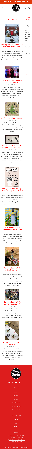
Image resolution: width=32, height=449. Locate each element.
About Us (16, 426)
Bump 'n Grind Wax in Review (12, 343)
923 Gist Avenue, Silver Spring (17, 439)
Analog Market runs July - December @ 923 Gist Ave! (12, 190)
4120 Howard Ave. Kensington (17, 435)
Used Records (16, 402)
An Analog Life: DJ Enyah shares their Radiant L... (12, 81)
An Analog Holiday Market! (12, 118)
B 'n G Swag (16, 395)
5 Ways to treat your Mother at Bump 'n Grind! (12, 229)
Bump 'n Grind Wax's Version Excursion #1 (12, 303)
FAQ (16, 423)
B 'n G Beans (16, 392)
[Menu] (2, 8)
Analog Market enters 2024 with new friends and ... (12, 46)
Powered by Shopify (24, 447)
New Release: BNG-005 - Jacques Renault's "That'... (12, 146)
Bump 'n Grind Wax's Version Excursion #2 (12, 269)
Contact (16, 419)
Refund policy (16, 409)
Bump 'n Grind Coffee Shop (13, 447)
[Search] (25, 8)
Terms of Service (16, 406)
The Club (16, 399)
